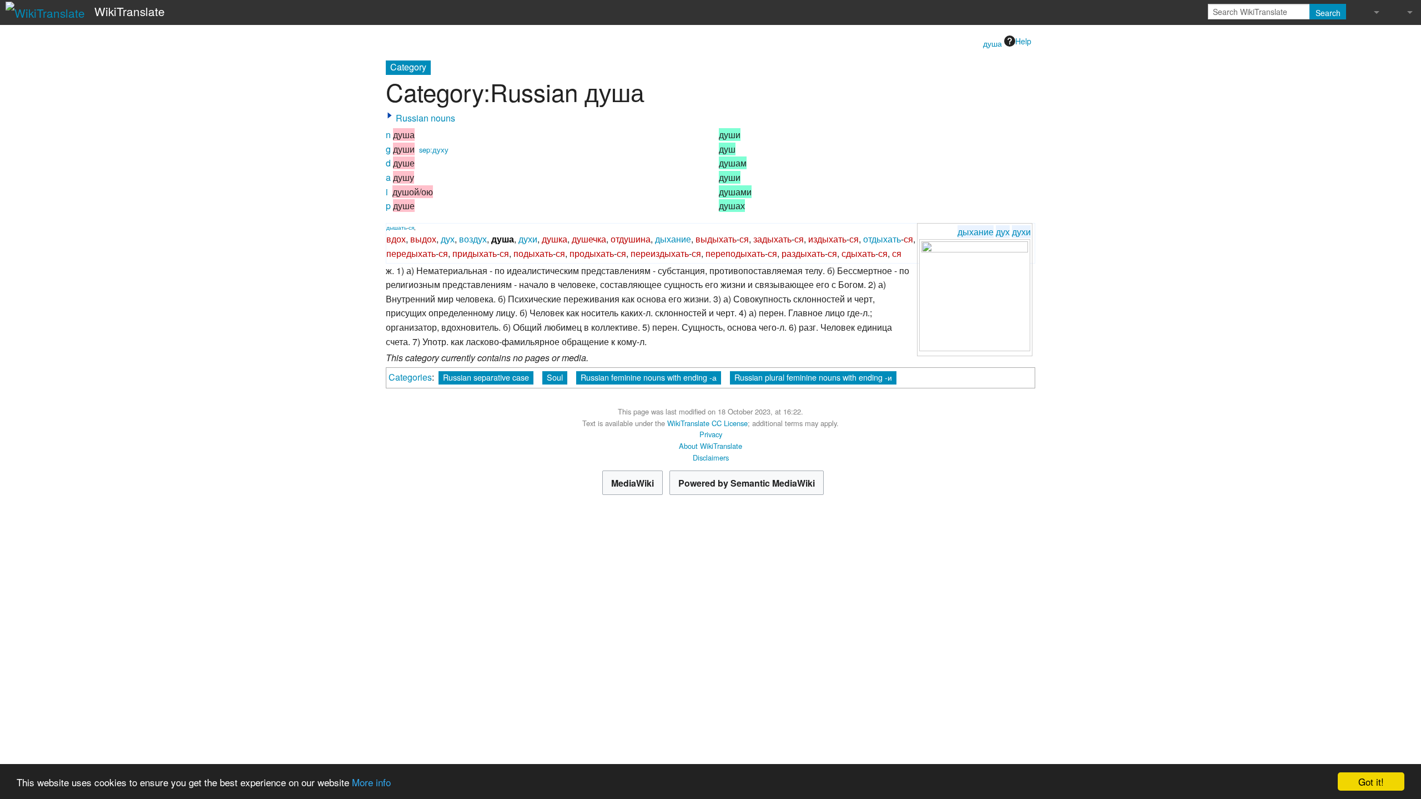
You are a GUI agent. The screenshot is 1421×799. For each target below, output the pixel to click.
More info (371, 782)
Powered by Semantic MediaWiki (746, 483)
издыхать (827, 238)
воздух (473, 238)
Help (1023, 41)
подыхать (533, 253)
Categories (410, 377)
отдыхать (882, 238)
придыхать (474, 253)
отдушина (631, 238)
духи (1021, 231)
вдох (396, 238)
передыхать (411, 253)
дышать (396, 227)
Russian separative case (486, 377)
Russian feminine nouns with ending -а (649, 377)
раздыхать (803, 253)
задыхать (772, 238)
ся (411, 227)
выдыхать (716, 238)
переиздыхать (660, 253)
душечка (589, 238)
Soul (555, 377)
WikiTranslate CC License (707, 423)
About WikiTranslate (710, 446)
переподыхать (735, 253)
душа (992, 43)
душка (554, 238)
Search (1328, 12)
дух (1003, 231)
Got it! (1371, 781)
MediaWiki (632, 483)
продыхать (592, 253)
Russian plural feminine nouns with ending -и (813, 377)
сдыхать (858, 253)
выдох (423, 238)
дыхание (976, 231)
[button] (390, 115)
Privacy (710, 434)
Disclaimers (711, 457)
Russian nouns (425, 118)
